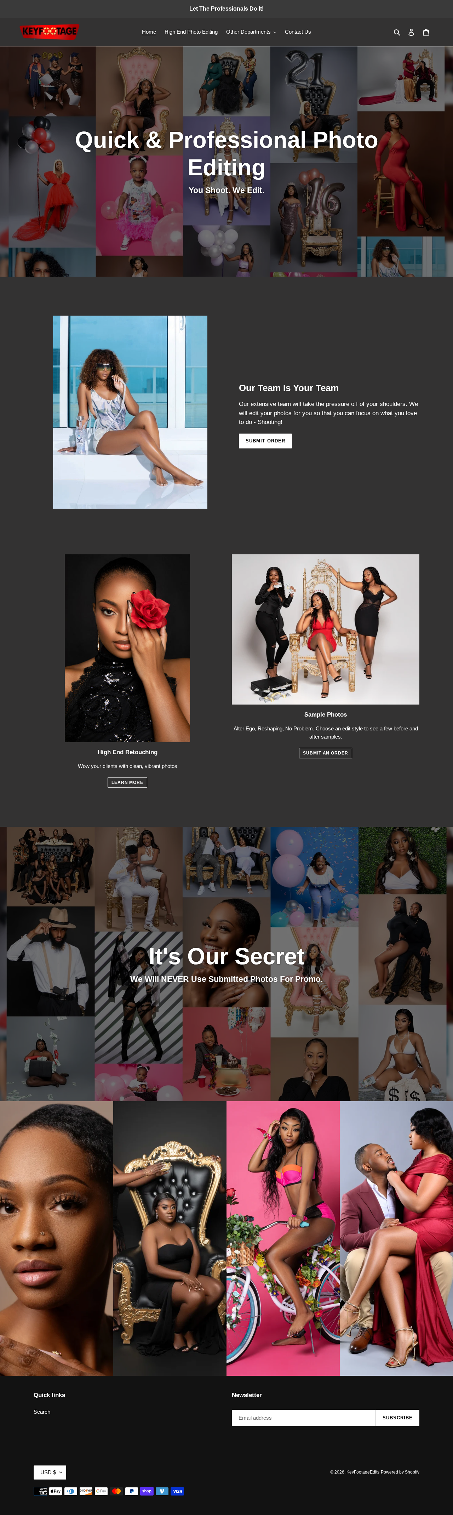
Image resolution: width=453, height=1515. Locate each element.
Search (42, 1412)
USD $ (48, 1472)
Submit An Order (325, 753)
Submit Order (265, 440)
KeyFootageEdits (362, 1472)
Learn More (127, 782)
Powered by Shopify (400, 1472)
